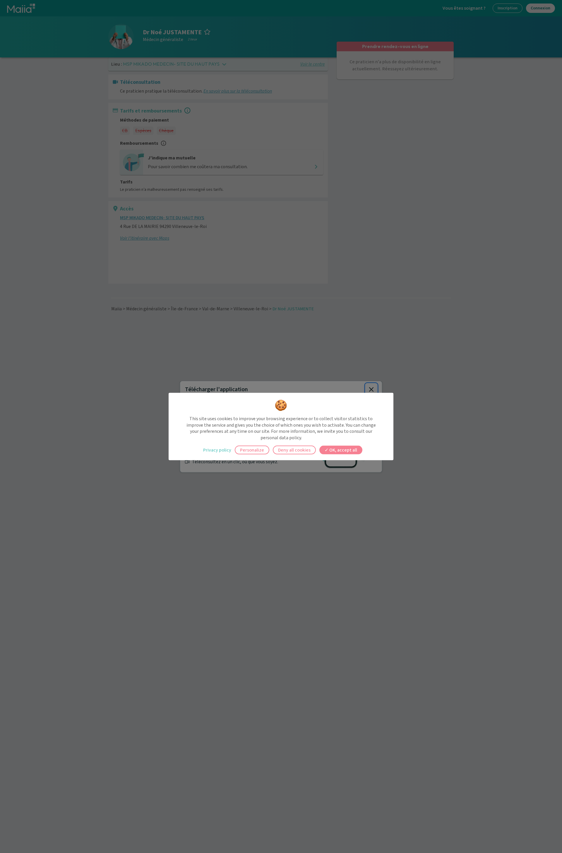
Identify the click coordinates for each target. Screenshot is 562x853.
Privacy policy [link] (217, 450)
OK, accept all (342, 450)
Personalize (252, 450)
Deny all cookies (294, 450)
